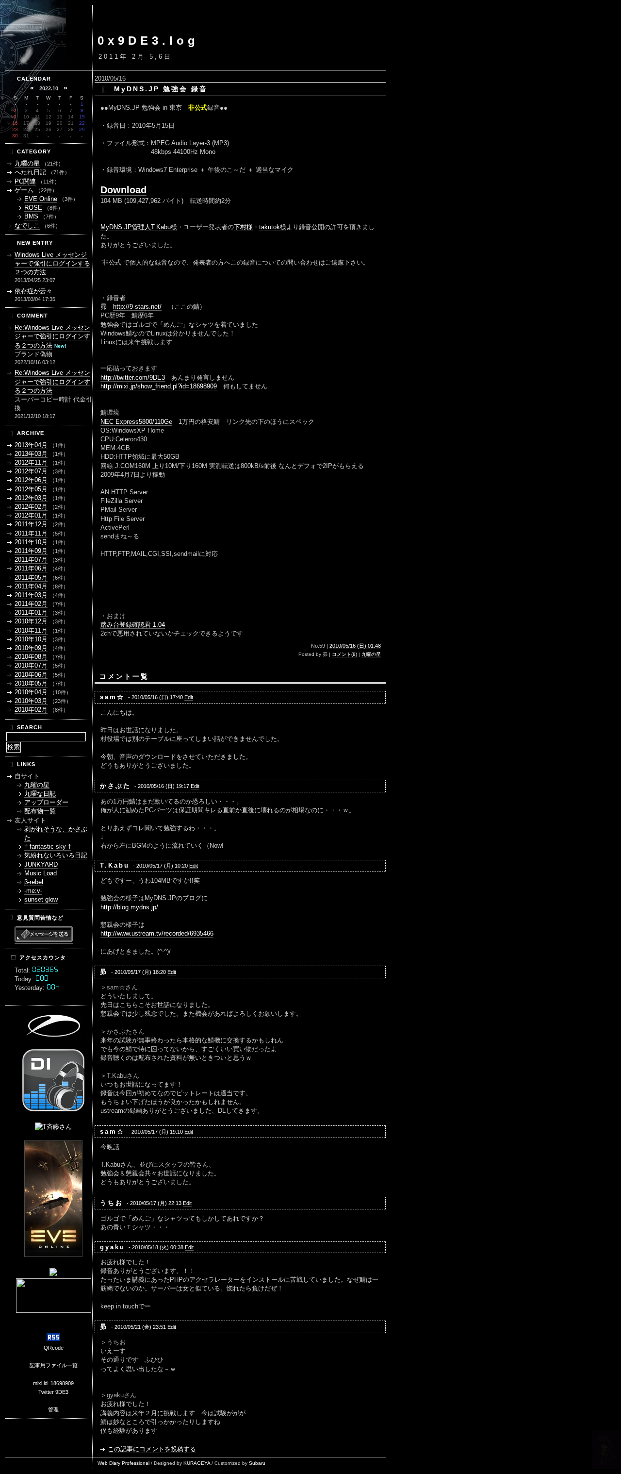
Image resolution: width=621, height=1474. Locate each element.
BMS (31, 216)
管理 (53, 1409)
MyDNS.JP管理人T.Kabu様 (138, 227)
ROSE (33, 207)
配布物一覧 (40, 811)
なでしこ (27, 225)
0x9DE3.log (148, 40)
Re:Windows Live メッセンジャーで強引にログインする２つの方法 (52, 336)
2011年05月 (31, 577)
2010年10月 (31, 639)
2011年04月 (31, 586)
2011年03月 (31, 595)
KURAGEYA (196, 1463)
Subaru (257, 1463)
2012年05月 (31, 489)
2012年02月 (31, 506)
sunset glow (41, 899)
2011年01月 (31, 612)
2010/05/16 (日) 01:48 (355, 646)
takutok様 (272, 227)
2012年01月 (31, 515)
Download (123, 189)
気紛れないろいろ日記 (55, 855)
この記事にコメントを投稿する (152, 1449)
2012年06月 (31, 480)
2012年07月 (31, 471)
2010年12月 (31, 621)
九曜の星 (371, 654)
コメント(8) (344, 654)
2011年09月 (31, 550)
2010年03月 (31, 700)
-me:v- (33, 890)
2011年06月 (31, 568)
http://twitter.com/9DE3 (132, 377)
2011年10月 (31, 542)
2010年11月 (31, 630)
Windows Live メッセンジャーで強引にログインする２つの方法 (52, 263)
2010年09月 (31, 648)
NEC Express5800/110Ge (136, 421)
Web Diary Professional (123, 1463)
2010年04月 (31, 692)
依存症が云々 (33, 291)
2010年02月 (31, 709)
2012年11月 (31, 462)
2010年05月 (31, 683)
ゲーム (24, 190)
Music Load (40, 873)
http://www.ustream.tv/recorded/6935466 (156, 933)
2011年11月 (31, 533)
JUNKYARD (41, 864)
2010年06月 (31, 674)
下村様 (243, 227)
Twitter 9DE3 (53, 1392)
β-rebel (33, 882)
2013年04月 (31, 445)
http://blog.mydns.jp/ (129, 907)
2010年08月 (31, 656)
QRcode (54, 1348)
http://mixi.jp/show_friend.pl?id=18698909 (158, 386)
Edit (188, 697)
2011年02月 (31, 603)
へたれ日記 (30, 172)
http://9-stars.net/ (137, 306)
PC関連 (25, 181)
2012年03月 (31, 498)
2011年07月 (31, 559)
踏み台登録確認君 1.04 (132, 624)
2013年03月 (31, 453)
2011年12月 (31, 524)
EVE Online (40, 198)
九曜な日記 (40, 793)
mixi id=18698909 (53, 1383)
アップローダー (46, 802)
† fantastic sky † (47, 846)
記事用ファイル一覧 (54, 1365)
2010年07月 (31, 665)
